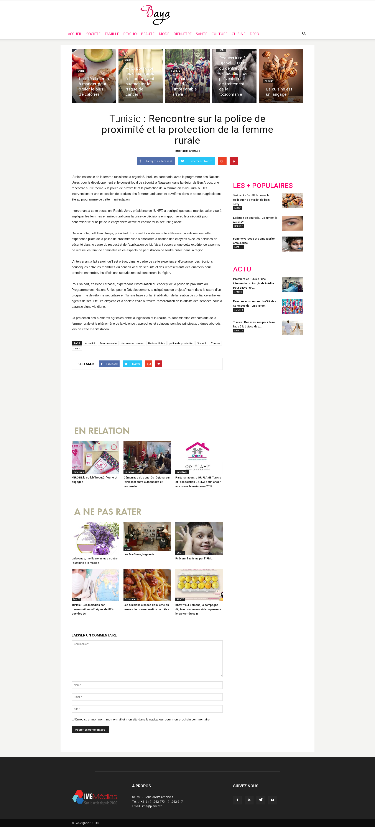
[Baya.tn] (155, 15)
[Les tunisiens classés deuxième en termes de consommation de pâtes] (147, 585)
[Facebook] (237, 800)
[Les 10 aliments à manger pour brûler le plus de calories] (94, 76)
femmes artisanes (132, 343)
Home (221, 50)
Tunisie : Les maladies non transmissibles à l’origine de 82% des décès (92, 609)
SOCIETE (93, 33)
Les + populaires (263, 185)
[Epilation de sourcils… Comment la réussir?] (292, 223)
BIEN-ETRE (183, 33)
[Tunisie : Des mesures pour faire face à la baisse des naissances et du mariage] (292, 327)
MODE (164, 33)
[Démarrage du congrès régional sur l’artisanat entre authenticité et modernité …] (147, 457)
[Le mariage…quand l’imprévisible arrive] (187, 76)
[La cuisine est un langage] (281, 76)
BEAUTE (148, 33)
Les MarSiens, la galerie (138, 554)
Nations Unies (156, 343)
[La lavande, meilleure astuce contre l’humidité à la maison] (95, 538)
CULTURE (219, 33)
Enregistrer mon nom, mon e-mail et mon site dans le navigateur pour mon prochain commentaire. (143, 719)
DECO (254, 33)
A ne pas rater (107, 511)
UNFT (77, 348)
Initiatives (194, 150)
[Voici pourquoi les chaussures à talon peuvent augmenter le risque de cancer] (140, 76)
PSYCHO (130, 33)
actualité (90, 343)
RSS (274, 367)
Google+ (290, 367)
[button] (304, 34)
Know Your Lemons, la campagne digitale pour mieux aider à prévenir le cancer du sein (198, 609)
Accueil (75, 33)
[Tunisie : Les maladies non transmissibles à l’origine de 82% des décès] (95, 585)
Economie (130, 599)
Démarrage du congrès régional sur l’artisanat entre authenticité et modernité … (146, 482)
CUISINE (238, 33)
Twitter (257, 367)
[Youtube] (272, 800)
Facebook (241, 367)
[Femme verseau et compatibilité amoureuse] (292, 244)
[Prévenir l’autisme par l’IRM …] (199, 538)
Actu (242, 269)
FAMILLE (112, 33)
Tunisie (215, 343)
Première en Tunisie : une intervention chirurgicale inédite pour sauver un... (253, 283)
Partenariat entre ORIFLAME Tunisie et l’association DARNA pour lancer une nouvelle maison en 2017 (198, 482)
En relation (102, 430)
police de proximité (180, 343)
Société (201, 343)
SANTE (201, 33)
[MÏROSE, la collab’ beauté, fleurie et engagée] (95, 457)
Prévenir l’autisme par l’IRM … (194, 558)
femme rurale (108, 343)
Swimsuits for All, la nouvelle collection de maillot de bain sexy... (251, 200)
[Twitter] (261, 800)
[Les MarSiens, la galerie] (147, 536)
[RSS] (249, 800)
